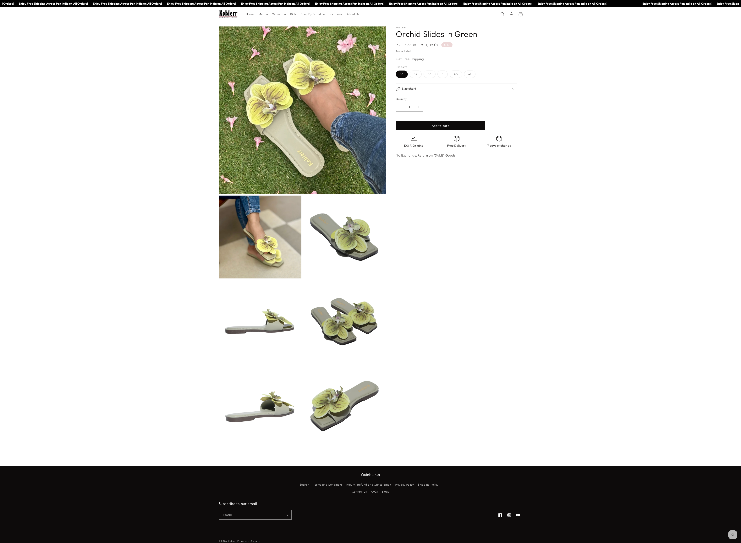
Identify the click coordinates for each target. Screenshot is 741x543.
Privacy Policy (404, 484)
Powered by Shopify (248, 541)
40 (458, 75)
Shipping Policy (428, 484)
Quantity (401, 99)
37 (418, 75)
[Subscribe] (286, 514)
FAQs (374, 491)
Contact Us (359, 491)
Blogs (385, 491)
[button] (263, 14)
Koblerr (232, 541)
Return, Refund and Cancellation (368, 484)
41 (471, 75)
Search (304, 484)
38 (432, 75)
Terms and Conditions (328, 484)
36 (401, 74)
